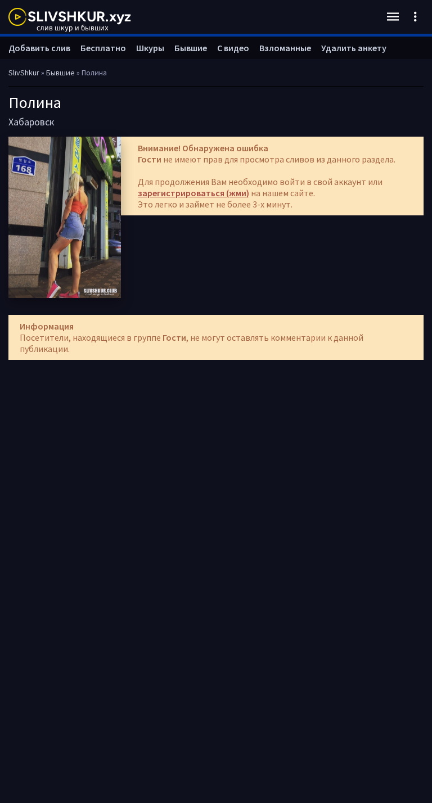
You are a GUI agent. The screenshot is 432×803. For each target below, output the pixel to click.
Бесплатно (103, 47)
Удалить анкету (353, 47)
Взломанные (285, 47)
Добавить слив (39, 47)
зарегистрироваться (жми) (193, 193)
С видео (233, 47)
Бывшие (190, 47)
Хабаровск (31, 121)
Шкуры (150, 47)
